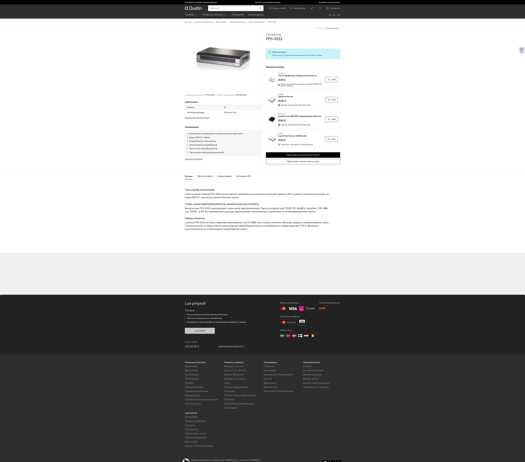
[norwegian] (288, 336)
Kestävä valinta (311, 378)
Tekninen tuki (270, 387)
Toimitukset (270, 370)
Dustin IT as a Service (235, 370)
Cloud (227, 383)
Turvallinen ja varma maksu (329, 2)
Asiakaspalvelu (256, 14)
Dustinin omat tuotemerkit (316, 383)
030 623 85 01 (192, 346)
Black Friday (191, 442)
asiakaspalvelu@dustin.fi (231, 346)
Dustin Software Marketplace (239, 403)
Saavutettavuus (193, 403)
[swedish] (282, 336)
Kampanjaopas (192, 395)
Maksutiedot (191, 370)
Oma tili (268, 378)
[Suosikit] (320, 8)
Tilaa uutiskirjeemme (195, 437)
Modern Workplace (234, 374)
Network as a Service (235, 378)
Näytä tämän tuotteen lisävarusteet (303, 161)
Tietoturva (229, 391)
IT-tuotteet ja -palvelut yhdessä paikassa (201, 2)
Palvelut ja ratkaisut (212, 14)
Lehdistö (307, 366)
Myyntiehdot (191, 366)
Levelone (273, 34)
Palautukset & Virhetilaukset (278, 374)
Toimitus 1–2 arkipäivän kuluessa (267, 2)
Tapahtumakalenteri (195, 421)
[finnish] (300, 336)
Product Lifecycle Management (240, 395)
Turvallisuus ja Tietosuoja (316, 387)
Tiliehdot (189, 383)
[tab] (190, 176)
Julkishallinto (191, 429)
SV (334, 15)
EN (339, 15)
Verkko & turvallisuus (203, 22)
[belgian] (312, 336)
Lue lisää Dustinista (313, 370)
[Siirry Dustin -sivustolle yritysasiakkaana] (194, 8)
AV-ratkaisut (230, 408)
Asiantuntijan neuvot (195, 433)
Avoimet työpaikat (312, 374)
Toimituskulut (192, 378)
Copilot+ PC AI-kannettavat (199, 446)
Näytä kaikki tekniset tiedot (197, 118)
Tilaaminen (269, 366)
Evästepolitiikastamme (196, 391)
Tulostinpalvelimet (238, 22)
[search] (260, 8)
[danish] (294, 336)
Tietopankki (237, 14)
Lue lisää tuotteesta (194, 159)
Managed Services (233, 366)
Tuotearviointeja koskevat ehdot (201, 399)
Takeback (229, 399)
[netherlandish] (306, 336)
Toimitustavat (192, 374)
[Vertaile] (312, 8)
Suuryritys (190, 425)
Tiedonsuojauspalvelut (235, 387)
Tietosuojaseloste (194, 387)
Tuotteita (189, 14)
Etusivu (188, 22)
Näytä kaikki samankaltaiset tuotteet (303, 155)
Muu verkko (221, 22)
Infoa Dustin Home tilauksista (279, 391)
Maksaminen (270, 383)
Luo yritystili (200, 331)
